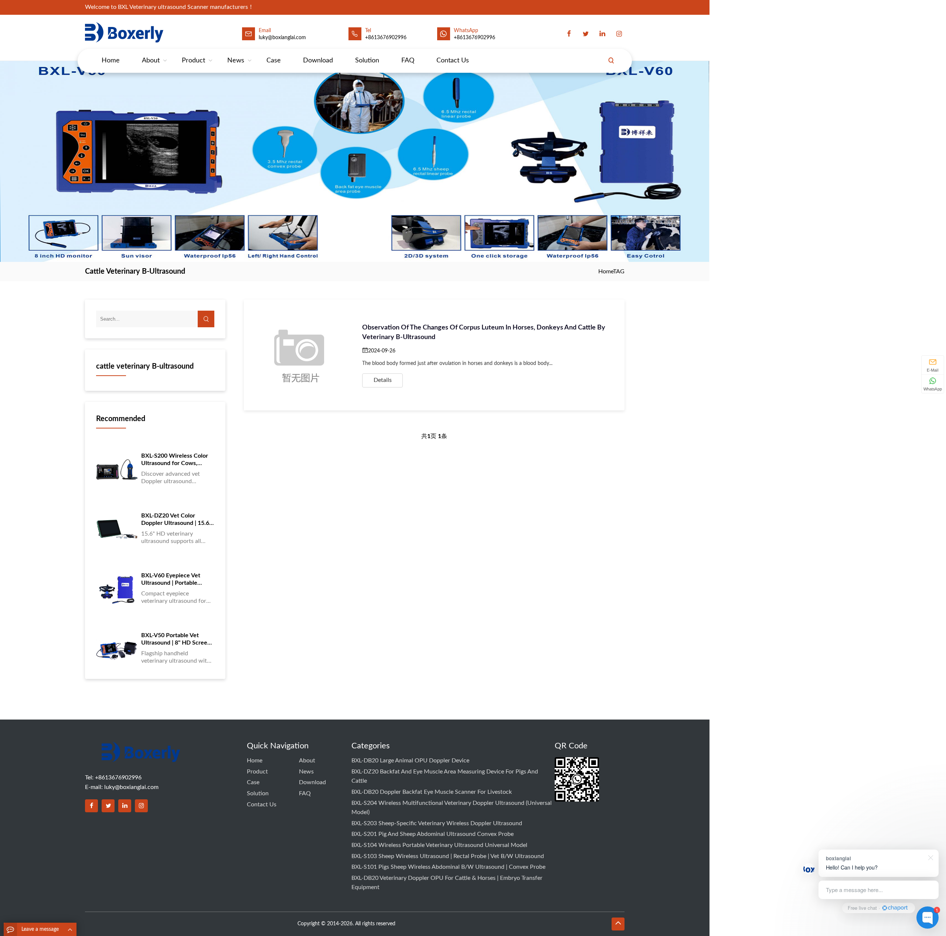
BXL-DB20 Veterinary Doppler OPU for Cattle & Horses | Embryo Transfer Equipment (446, 883)
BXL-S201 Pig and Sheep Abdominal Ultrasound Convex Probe (432, 834)
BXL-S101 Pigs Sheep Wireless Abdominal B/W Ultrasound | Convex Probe (448, 867)
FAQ (407, 60)
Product (193, 60)
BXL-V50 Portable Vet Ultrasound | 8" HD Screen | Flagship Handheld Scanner (177, 639)
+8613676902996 (385, 37)
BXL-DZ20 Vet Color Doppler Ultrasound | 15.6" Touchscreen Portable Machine (176, 520)
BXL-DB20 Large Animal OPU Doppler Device (410, 761)
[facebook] (569, 34)
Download (318, 60)
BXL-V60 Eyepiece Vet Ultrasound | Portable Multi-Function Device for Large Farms (175, 580)
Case (273, 60)
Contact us (452, 60)
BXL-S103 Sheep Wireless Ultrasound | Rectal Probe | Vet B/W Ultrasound (447, 856)
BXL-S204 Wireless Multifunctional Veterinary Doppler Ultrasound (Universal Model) (451, 808)
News (235, 60)
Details (383, 380)
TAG (619, 271)
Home (111, 60)
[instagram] (619, 34)
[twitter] (585, 34)
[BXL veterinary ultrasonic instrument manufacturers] (141, 757)
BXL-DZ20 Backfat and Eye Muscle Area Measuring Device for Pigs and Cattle (444, 776)
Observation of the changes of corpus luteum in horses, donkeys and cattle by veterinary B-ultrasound (483, 332)
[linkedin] (602, 34)
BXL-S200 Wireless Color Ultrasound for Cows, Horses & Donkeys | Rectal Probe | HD (176, 460)
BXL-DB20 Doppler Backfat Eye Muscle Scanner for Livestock (431, 792)
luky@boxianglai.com (131, 787)
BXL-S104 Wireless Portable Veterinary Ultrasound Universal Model (439, 845)
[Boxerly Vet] (126, 32)
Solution (367, 60)
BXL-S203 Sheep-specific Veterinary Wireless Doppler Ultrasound (436, 823)
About (151, 60)
